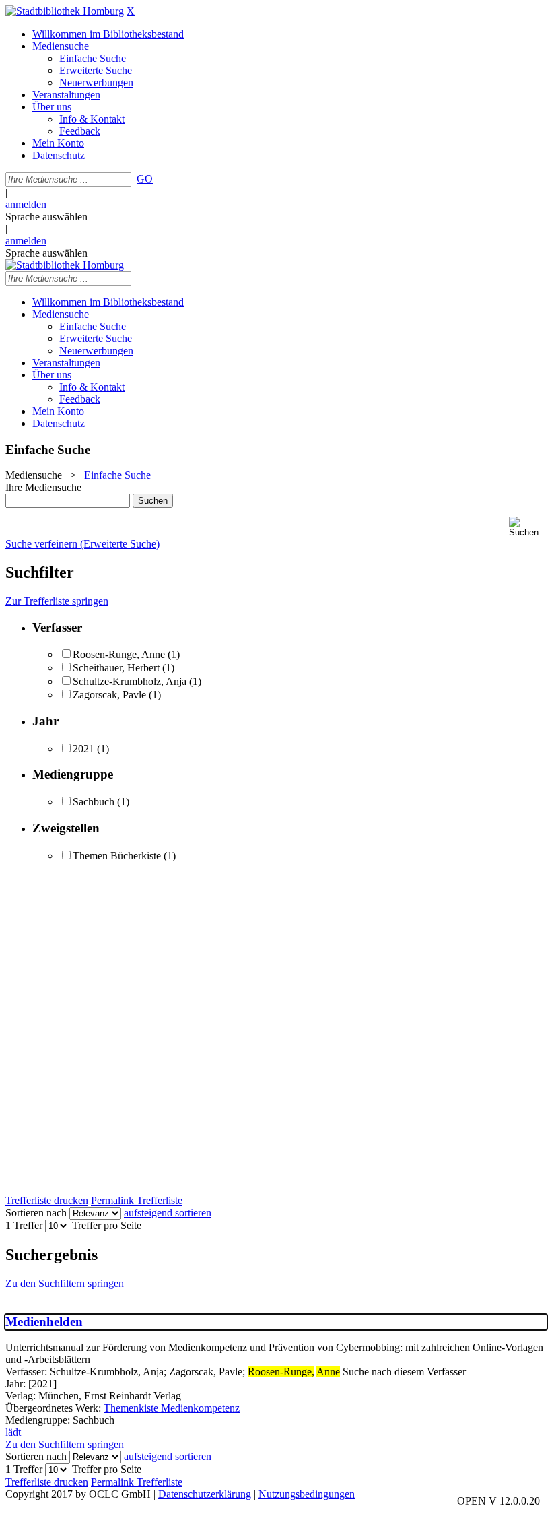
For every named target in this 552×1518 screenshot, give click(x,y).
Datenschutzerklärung (204, 1494)
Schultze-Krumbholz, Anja (129, 681)
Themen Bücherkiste (117, 855)
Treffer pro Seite (106, 1225)
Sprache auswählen (46, 216)
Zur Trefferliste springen (56, 601)
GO (145, 179)
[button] (528, 527)
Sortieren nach (36, 1212)
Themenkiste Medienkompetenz (172, 1408)
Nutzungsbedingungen (306, 1494)
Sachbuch (93, 801)
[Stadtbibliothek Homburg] (64, 11)
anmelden (25, 204)
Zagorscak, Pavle (109, 694)
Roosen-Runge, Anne (119, 654)
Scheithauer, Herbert (116, 667)
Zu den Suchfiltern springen (64, 1283)
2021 (83, 748)
